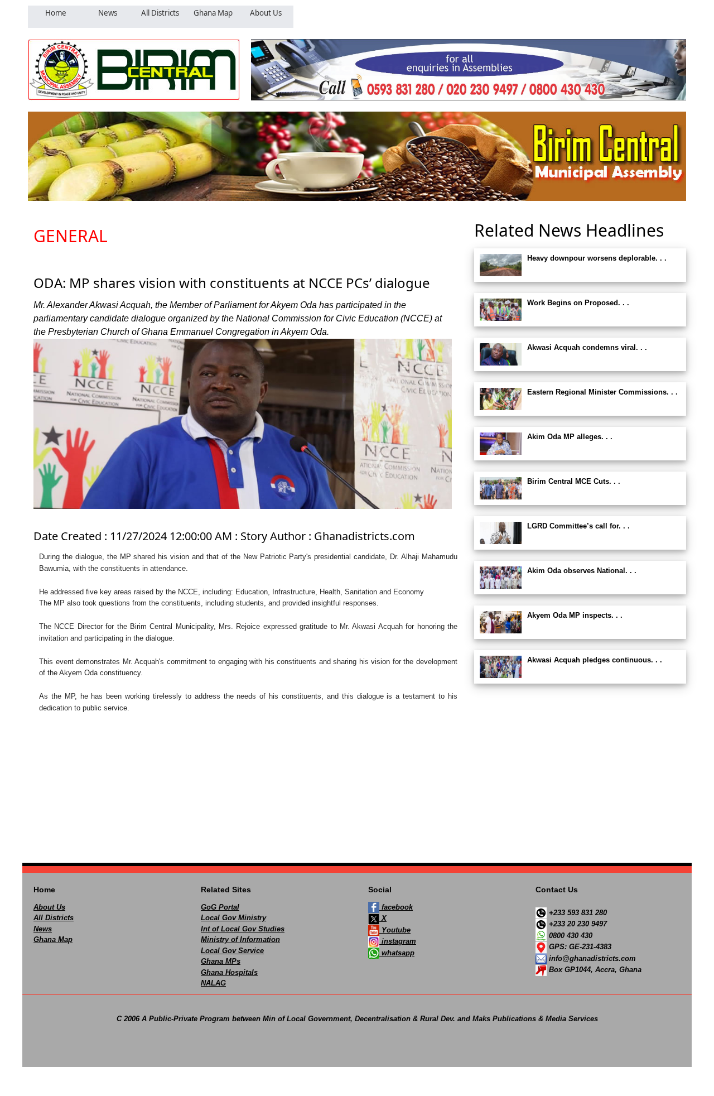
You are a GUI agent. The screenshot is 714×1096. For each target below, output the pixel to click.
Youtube (395, 930)
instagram (397, 941)
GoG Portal (220, 907)
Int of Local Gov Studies (242, 929)
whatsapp (396, 953)
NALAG (213, 983)
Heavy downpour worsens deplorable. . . (597, 258)
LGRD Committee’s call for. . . (578, 526)
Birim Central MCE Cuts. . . (573, 481)
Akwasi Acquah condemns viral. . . (587, 347)
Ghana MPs (220, 961)
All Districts (53, 918)
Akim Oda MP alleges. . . (569, 436)
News (42, 929)
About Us (49, 907)
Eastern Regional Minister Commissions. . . (602, 392)
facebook (396, 907)
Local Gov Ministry (233, 918)
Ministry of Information (240, 939)
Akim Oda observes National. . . (581, 570)
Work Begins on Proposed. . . (578, 303)
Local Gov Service (232, 950)
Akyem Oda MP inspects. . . (575, 615)
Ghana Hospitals (229, 972)
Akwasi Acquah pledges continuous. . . (594, 660)
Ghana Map (53, 939)
